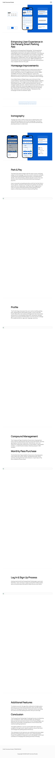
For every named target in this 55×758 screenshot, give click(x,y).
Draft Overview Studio (8, 2)
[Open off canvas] (51, 2)
